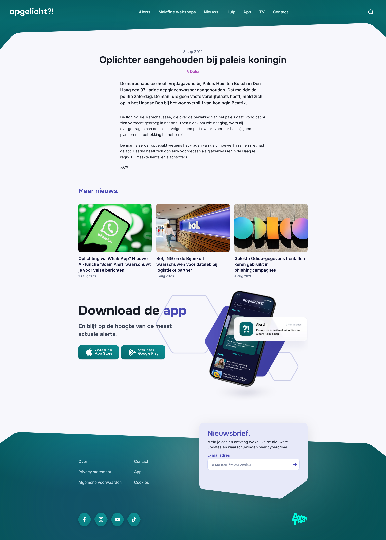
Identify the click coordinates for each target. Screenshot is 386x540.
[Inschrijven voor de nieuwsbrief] (295, 464)
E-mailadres (218, 455)
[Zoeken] (370, 12)
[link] (31, 12)
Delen (195, 71)
